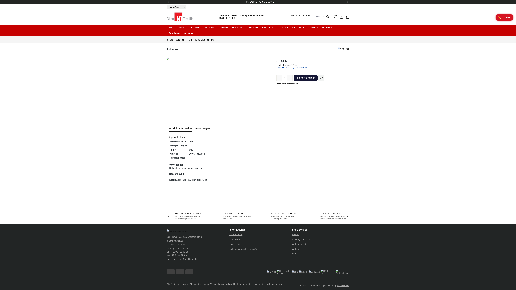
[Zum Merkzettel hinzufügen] (321, 78)
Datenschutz (235, 239)
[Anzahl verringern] (279, 78)
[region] (219, 87)
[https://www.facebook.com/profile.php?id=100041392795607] (171, 271)
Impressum (234, 244)
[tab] (180, 128)
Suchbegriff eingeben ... (302, 16)
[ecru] (219, 87)
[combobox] (319, 16)
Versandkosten (217, 284)
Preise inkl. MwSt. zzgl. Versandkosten (291, 68)
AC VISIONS (343, 285)
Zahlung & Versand (301, 239)
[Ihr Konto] (341, 17)
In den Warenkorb (306, 78)
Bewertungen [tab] (202, 128)
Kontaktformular (190, 259)
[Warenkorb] (347, 17)
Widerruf (296, 249)
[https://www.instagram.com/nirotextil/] (180, 271)
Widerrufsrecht (299, 244)
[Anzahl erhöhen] (289, 78)
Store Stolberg (236, 234)
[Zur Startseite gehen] (180, 16)
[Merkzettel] (335, 17)
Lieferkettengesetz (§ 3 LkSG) (243, 249)
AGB (294, 254)
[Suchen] (328, 16)
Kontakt (295, 234)
